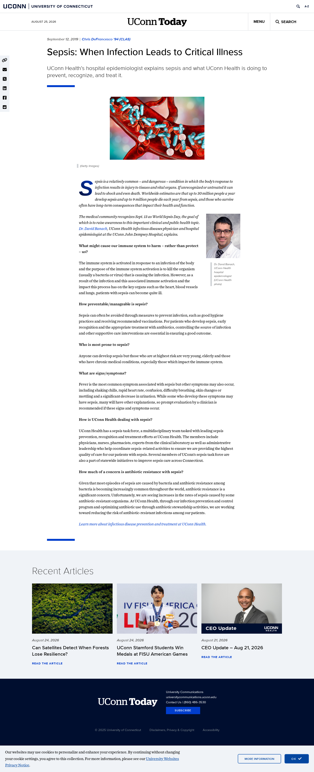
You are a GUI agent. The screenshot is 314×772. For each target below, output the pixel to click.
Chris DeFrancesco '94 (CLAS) (106, 39)
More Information (259, 759)
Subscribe (183, 710)
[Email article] (4, 69)
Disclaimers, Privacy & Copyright (172, 730)
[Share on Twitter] (4, 79)
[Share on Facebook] (4, 97)
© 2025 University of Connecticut (118, 730)
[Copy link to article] (4, 60)
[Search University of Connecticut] (298, 6)
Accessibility (211, 730)
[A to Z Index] (306, 6)
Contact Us (173, 702)
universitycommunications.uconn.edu (191, 697)
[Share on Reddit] (4, 107)
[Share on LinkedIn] (4, 88)
